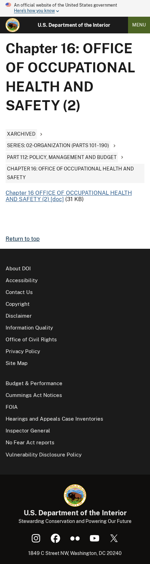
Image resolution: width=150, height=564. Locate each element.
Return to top (23, 239)
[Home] (13, 25)
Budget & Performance (34, 383)
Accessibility (22, 280)
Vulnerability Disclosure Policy (44, 455)
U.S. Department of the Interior (74, 25)
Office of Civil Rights (31, 339)
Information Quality (29, 328)
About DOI (18, 268)
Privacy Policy (23, 351)
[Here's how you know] (75, 8)
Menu (139, 24)
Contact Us (19, 292)
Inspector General (28, 431)
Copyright (18, 304)
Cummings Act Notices (34, 395)
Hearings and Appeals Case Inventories (54, 419)
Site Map (17, 363)
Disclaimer (19, 316)
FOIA (12, 407)
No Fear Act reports (30, 442)
